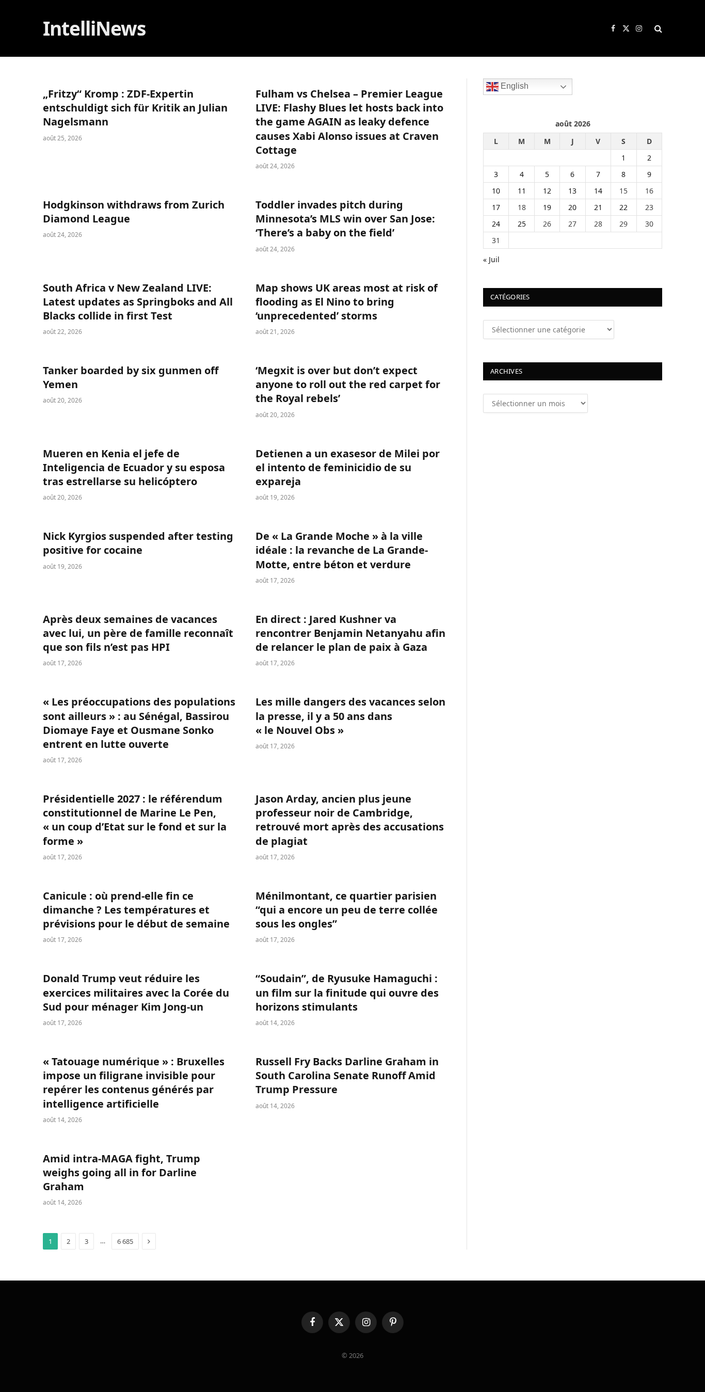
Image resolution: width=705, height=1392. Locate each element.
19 (547, 207)
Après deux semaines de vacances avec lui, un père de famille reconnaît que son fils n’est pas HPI (138, 633)
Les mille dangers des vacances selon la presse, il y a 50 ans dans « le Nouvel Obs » (350, 716)
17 (496, 207)
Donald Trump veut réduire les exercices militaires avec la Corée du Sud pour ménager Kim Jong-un (136, 992)
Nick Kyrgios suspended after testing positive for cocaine (138, 543)
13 (572, 191)
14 (598, 191)
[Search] (657, 28)
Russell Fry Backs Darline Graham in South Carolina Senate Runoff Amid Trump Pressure (347, 1075)
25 (522, 224)
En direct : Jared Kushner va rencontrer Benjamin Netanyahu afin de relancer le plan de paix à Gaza (350, 633)
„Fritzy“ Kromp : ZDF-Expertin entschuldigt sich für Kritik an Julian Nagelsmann (135, 108)
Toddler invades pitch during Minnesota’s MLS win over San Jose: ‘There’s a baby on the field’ (345, 218)
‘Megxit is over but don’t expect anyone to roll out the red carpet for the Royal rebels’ (347, 384)
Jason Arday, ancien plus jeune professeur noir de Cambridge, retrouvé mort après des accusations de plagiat (349, 820)
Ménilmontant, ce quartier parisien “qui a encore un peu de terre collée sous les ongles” (346, 910)
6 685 (125, 1241)
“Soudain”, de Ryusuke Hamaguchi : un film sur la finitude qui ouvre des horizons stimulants (347, 992)
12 (547, 191)
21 (598, 207)
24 (496, 224)
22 (623, 207)
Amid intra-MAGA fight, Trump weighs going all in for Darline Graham (121, 1172)
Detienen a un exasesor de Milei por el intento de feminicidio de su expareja (347, 467)
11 (522, 191)
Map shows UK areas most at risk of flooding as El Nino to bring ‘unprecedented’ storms (346, 302)
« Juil (491, 259)
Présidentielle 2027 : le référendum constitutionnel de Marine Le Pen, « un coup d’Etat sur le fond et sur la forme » (135, 820)
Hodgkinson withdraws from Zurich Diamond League (134, 212)
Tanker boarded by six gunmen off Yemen (130, 377)
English (513, 86)
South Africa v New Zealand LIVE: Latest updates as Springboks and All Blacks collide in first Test (138, 302)
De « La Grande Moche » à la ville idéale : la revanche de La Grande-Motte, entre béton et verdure (341, 550)
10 (496, 191)
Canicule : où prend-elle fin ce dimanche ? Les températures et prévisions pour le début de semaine (136, 910)
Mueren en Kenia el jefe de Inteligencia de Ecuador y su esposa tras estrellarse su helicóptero (134, 467)
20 (572, 207)
